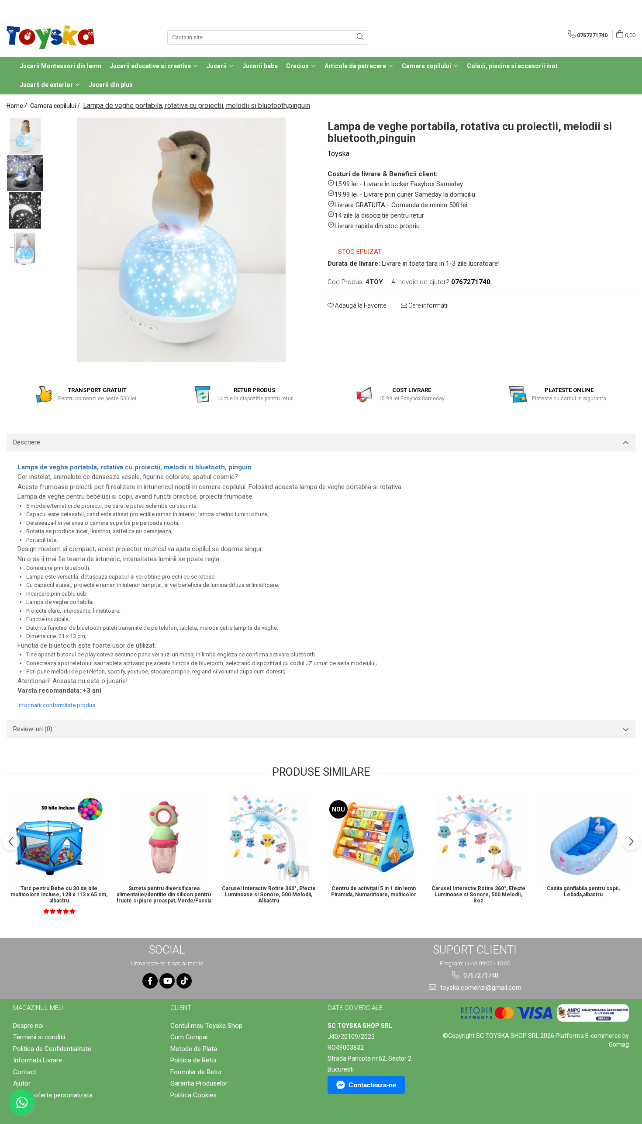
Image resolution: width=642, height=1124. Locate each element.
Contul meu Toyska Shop (206, 1026)
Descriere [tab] (26, 442)
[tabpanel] (181, 240)
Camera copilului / (55, 105)
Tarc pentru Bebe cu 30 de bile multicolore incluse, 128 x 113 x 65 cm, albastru (58, 894)
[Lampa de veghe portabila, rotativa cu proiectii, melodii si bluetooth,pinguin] (181, 240)
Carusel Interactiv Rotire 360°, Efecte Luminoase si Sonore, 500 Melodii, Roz (478, 894)
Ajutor (22, 1083)
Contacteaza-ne (372, 1085)
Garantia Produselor (199, 1083)
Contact (24, 1072)
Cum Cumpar (189, 1037)
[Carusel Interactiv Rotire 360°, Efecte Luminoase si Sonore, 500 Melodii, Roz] (478, 837)
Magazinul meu (38, 1008)
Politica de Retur (193, 1060)
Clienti (181, 1008)
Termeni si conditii (39, 1037)
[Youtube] (167, 981)
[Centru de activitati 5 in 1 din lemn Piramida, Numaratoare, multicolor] (373, 837)
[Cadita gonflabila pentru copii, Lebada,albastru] (583, 837)
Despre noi (28, 1026)
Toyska (338, 153)
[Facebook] (150, 981)
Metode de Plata (193, 1049)
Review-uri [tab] (32, 729)
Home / (17, 105)
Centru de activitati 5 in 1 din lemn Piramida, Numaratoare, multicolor (373, 891)
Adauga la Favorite (360, 305)
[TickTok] (184, 981)
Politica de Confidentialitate (52, 1049)
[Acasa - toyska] (50, 37)
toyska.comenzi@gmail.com (479, 988)
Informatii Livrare (37, 1060)
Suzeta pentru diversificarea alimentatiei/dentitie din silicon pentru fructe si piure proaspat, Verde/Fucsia (164, 894)
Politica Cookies (193, 1095)
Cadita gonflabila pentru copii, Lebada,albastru (583, 891)
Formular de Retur (196, 1072)
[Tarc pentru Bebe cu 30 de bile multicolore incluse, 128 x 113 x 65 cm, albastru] (59, 837)
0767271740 (480, 975)
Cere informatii (428, 305)
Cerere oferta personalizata (53, 1095)
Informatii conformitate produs (56, 705)
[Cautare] (360, 37)
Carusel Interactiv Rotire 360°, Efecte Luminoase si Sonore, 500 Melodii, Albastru (269, 894)
